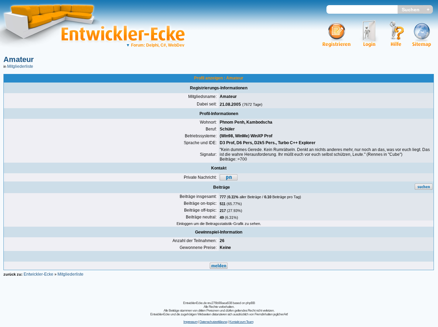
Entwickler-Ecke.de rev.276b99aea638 (207, 303)
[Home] (54, 53)
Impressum (190, 322)
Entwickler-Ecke (38, 274)
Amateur (18, 59)
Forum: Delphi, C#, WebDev (155, 45)
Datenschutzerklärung (213, 322)
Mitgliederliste (20, 66)
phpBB (250, 303)
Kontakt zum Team (241, 322)
